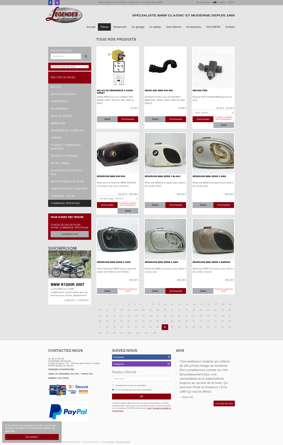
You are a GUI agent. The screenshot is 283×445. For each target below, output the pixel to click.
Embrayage (58, 123)
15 (201, 304)
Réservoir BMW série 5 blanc (163, 176)
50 (179, 316)
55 (215, 316)
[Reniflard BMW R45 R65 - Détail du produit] (165, 67)
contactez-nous (69, 234)
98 (114, 333)
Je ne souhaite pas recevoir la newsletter (133, 390)
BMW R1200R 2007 (67, 284)
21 (107, 310)
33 (194, 310)
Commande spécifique (65, 203)
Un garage (138, 27)
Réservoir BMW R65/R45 (111, 176)
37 (222, 310)
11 (173, 304)
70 (186, 321)
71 (194, 321)
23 (122, 310)
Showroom (120, 27)
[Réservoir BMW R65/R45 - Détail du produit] (117, 153)
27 (150, 310)
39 (100, 316)
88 (179, 327)
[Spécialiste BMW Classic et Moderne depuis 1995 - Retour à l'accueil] (64, 15)
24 (129, 310)
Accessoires (193, 27)
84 (150, 327)
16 (209, 304)
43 (129, 316)
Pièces (104, 27)
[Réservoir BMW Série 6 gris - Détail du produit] (165, 239)
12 (180, 304)
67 (165, 321)
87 (172, 327)
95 (230, 327)
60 (114, 321)
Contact (230, 27)
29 (165, 310)
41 (114, 316)
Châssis (56, 137)
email (149, 408)
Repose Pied (200, 90)
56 (222, 316)
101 (138, 333)
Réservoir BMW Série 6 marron (211, 262)
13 (187, 304)
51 (186, 316)
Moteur (56, 87)
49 (172, 316)
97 (107, 333)
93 (215, 327)
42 (122, 316)
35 (208, 310)
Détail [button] (107, 119)
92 (208, 327)
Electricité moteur (63, 94)
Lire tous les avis (224, 403)
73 (208, 321)
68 (172, 321)
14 (194, 304)
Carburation (59, 101)
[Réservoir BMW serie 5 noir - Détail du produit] (117, 239)
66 (158, 321)
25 (136, 310)
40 (107, 316)
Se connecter (203, 2)
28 (158, 310)
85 (158, 327)
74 (215, 321)
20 (100, 310)
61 (122, 321)
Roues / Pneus (60, 163)
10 (165, 304)
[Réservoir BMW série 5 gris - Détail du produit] (213, 153)
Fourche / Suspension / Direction (66, 146)
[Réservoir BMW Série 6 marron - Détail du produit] (213, 239)
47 (158, 316)
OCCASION (213, 27)
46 (150, 316)
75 (222, 321)
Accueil (90, 27)
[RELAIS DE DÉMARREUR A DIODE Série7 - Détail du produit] (117, 67)
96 (100, 333)
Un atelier (155, 27)
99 (122, 333)
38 (230, 310)
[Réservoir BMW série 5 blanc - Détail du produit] (165, 153)
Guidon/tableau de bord (67, 181)
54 (208, 316)
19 (230, 304)
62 (129, 321)
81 (129, 327)
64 (143, 321)
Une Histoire (173, 27)
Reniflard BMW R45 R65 (159, 90)
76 (230, 321)
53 (201, 316)
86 (165, 327)
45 (143, 316)
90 (194, 327)
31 (179, 310)
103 (154, 333)
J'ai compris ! (32, 437)
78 (107, 327)
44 (136, 316)
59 (107, 321)
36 (215, 310)
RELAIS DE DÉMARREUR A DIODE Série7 (115, 91)
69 (179, 321)
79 (114, 327)
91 (201, 327)
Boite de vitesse (61, 116)
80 (122, 327)
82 (136, 327)
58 (100, 321)
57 (230, 316)
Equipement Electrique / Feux (67, 172)
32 (186, 310)
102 (146, 333)
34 (201, 310)
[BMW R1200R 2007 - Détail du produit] (69, 264)
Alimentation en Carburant (69, 188)
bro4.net (110, 442)
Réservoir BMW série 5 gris (209, 176)
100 (129, 333)
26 (143, 310)
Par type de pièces (63, 77)
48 (165, 316)
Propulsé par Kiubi (123, 442)
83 (143, 327)
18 (223, 304)
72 (201, 321)
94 (222, 327)
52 (194, 316)
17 (216, 304)
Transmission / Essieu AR (67, 130)
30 (172, 310)
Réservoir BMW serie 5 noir (114, 262)
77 (100, 327)
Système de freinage (64, 156)
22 (114, 310)
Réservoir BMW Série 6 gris (161, 262)
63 (136, 321)
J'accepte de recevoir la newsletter (130, 385)
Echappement (59, 108)
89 (186, 327)
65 (150, 321)
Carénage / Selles (63, 196)
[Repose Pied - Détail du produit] (213, 67)
